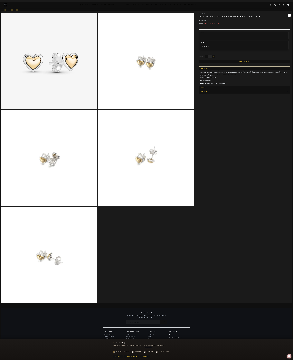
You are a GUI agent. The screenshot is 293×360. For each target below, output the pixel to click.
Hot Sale (95, 5)
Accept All (118, 356)
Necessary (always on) (122, 351)
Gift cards (145, 5)
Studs (14, 10)
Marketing (150, 351)
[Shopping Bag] (287, 4)
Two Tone (205, 46)
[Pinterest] (169, 334)
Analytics (138, 351)
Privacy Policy (148, 347)
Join (163, 322)
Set (185, 5)
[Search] (275, 4)
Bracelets (111, 5)
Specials (149, 336)
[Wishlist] (283, 4)
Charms (128, 5)
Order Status (107, 338)
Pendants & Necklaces (167, 5)
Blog (149, 338)
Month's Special (84, 5)
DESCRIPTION (204, 68)
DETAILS (203, 87)
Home (3, 10)
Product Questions (130, 336)
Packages (154, 5)
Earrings (136, 5)
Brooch (120, 5)
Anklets (103, 5)
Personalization (164, 351)
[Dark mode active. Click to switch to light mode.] (270, 4)
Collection (192, 5)
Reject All (145, 356)
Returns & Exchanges (109, 336)
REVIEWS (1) (204, 91)
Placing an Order (108, 334)
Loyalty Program (130, 338)
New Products (151, 334)
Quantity (201, 56)
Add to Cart (244, 61)
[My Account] (279, 4)
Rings (179, 5)
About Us (128, 334)
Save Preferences (131, 356)
